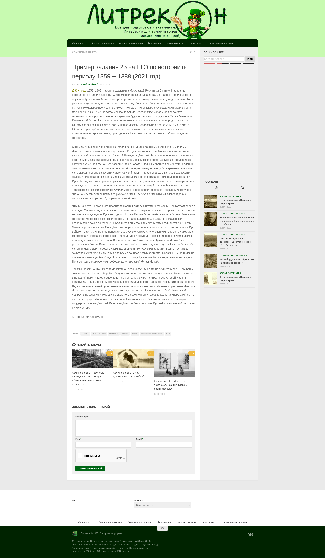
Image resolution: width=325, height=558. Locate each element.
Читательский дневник (221, 43)
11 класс (85, 333)
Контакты (77, 500)
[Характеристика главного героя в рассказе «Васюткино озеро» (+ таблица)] (210, 219)
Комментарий (82, 417)
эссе (168, 333)
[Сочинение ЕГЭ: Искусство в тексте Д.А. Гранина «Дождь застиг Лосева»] (174, 363)
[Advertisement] (229, 116)
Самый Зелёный (89, 84)
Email (139, 439)
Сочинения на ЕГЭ (84, 52)
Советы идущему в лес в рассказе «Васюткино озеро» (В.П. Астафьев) (236, 241)
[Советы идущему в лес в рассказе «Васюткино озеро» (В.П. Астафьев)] (210, 240)
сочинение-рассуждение (151, 333)
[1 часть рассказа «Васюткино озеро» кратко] (210, 278)
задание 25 (113, 333)
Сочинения (78, 43)
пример (135, 333)
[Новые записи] (216, 188)
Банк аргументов (175, 43)
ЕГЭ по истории (99, 333)
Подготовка (195, 43)
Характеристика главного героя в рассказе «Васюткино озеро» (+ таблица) (237, 220)
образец (125, 333)
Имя (78, 439)
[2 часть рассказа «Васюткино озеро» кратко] (210, 201)
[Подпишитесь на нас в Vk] (250, 534)
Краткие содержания (102, 43)
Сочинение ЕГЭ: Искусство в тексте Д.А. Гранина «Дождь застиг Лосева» (171, 385)
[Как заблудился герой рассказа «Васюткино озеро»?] (210, 261)
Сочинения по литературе (233, 214)
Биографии (154, 43)
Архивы (138, 500)
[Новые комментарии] (242, 188)
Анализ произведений (131, 43)
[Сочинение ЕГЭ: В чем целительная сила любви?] (133, 359)
